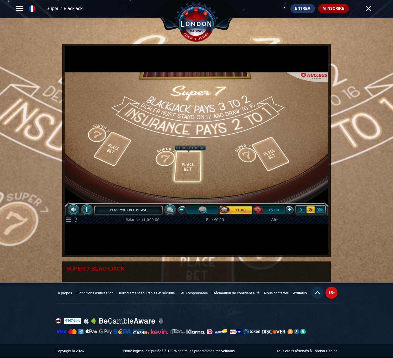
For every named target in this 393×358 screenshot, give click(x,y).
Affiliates (300, 293)
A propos (65, 293)
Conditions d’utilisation (95, 293)
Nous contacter (276, 293)
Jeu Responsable (193, 293)
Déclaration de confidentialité (235, 293)
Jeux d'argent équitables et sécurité (146, 293)
